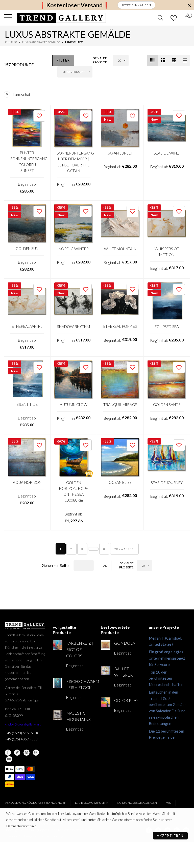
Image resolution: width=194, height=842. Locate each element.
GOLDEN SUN (27, 248)
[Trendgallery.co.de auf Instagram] (36, 753)
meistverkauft (73, 71)
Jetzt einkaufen (136, 5)
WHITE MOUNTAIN (120, 248)
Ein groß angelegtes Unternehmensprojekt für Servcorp (167, 658)
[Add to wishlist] (39, 116)
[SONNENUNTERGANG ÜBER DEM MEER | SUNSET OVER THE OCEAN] (73, 128)
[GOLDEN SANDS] (167, 379)
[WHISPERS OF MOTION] (167, 223)
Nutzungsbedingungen (137, 803)
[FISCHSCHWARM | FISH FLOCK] (57, 683)
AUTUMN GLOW (73, 404)
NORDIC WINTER (74, 248)
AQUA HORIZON (27, 482)
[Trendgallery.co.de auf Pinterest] (26, 753)
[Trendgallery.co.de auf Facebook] (8, 753)
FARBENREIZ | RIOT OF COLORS (79, 649)
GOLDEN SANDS (167, 404)
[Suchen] (160, 18)
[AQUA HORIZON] (27, 457)
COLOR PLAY (126, 700)
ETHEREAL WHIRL (27, 326)
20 (119, 60)
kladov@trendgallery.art (23, 724)
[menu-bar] (9, 17)
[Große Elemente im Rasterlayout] (163, 60)
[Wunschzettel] (173, 17)
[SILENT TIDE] (27, 379)
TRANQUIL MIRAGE (120, 404)
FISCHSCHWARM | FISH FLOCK (79, 684)
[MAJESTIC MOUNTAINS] (57, 715)
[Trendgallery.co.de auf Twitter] (17, 753)
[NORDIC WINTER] (73, 223)
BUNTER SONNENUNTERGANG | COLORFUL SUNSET (27, 161)
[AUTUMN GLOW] (73, 379)
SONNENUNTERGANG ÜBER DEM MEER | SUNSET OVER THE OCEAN (74, 162)
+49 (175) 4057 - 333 (21, 739)
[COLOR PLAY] (105, 702)
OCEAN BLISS (120, 482)
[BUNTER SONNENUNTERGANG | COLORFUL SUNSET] (27, 128)
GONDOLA (124, 643)
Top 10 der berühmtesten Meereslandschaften (166, 678)
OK (105, 565)
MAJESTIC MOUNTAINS (78, 716)
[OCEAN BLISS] (120, 457)
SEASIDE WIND (167, 153)
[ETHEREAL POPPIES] (120, 301)
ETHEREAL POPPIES (120, 326)
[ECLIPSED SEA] (167, 301)
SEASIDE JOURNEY (167, 482)
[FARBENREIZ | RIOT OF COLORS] (57, 645)
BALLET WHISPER (123, 671)
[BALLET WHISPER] (105, 670)
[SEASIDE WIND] (167, 128)
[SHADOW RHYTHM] (73, 301)
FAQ (168, 803)
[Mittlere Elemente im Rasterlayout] (152, 60)
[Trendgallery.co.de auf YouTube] (9, 759)
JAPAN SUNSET (120, 153)
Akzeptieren (170, 836)
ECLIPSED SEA (167, 326)
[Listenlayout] (184, 60)
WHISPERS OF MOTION (167, 251)
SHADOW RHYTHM (73, 326)
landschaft (22, 94)
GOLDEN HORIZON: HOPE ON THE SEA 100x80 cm (73, 491)
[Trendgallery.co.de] (61, 18)
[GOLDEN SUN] (27, 223)
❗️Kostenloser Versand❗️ (74, 5)
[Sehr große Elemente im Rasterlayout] (173, 60)
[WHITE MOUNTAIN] (120, 223)
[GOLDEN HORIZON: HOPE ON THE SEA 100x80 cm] (73, 457)
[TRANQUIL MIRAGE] (120, 379)
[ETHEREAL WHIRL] (27, 301)
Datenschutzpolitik (91, 803)
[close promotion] (189, 5)
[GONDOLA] (105, 645)
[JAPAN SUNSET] (120, 128)
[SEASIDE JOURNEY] (167, 457)
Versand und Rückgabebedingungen (35, 803)
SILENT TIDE (27, 404)
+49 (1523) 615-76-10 (22, 733)
